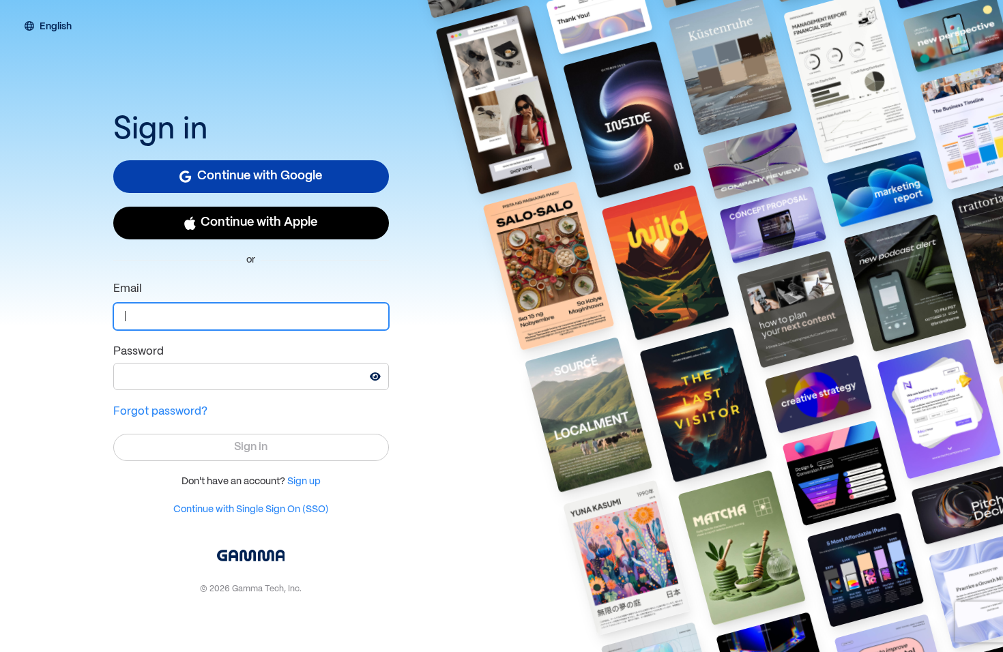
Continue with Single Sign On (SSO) (251, 509)
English (56, 27)
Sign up (304, 481)
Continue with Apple (259, 222)
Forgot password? (160, 411)
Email (127, 289)
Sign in (250, 447)
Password (138, 351)
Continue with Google (259, 176)
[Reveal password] (375, 376)
